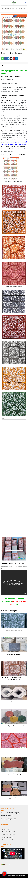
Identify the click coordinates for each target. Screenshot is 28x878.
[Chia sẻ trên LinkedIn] (16, 58)
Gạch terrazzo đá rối (14, 750)
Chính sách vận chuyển (8, 834)
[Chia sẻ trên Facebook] (5, 58)
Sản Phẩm (14, 8)
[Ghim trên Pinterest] (14, 58)
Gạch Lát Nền (22, 8)
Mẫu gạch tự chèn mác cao (14, 798)
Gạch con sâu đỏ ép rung (14, 774)
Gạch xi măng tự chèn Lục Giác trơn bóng (14, 726)
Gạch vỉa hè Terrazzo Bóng (14, 654)
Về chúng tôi (5, 829)
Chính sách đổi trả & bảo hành (10, 832)
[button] (2, 3)
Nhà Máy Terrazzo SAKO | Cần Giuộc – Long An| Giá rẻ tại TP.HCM (14, 678)
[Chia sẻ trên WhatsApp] (2, 58)
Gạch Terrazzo (5, 100)
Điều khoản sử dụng (7, 837)
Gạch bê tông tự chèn (14, 142)
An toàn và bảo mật (7, 839)
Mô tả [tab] (4, 66)
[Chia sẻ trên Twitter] (8, 58)
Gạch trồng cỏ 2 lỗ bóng (14, 702)
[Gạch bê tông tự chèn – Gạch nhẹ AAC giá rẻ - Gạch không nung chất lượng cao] (14, 2)
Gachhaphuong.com (6, 8)
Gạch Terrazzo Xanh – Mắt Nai (14, 630)
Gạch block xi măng (20, 144)
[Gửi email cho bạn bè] (11, 58)
